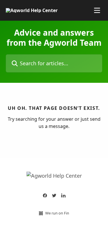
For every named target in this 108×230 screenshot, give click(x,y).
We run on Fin (57, 213)
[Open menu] (97, 10)
